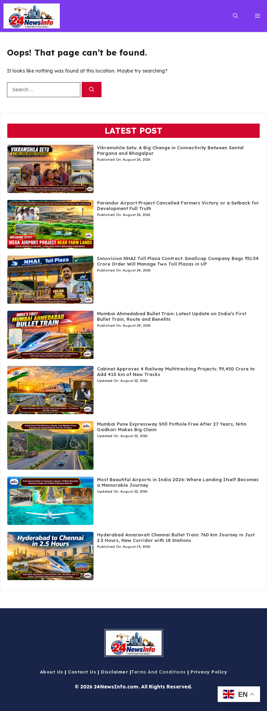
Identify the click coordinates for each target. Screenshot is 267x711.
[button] (235, 16)
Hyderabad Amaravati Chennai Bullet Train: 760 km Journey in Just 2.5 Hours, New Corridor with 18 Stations (175, 537)
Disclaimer (114, 672)
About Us (51, 672)
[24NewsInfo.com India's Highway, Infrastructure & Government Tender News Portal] (31, 16)
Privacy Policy (209, 672)
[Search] (92, 90)
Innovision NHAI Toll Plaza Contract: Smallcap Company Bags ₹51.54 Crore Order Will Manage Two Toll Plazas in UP (178, 261)
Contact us (82, 672)
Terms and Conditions (158, 672)
